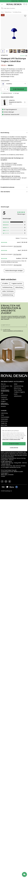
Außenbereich (18, 396)
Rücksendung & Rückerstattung (5, 391)
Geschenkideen (5, 417)
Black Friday (4, 425)
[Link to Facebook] (2, 481)
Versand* (3, 388)
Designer (3, 401)
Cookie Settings (14, 447)
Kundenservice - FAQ (6, 386)
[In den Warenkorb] (24, 102)
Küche (15, 394)
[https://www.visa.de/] (3, 487)
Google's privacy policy (14, 439)
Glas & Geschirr (18, 390)
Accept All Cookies (14, 443)
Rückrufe (3, 406)
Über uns (3, 384)
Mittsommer (4, 421)
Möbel (15, 384)
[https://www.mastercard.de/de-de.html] (7, 487)
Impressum (4, 397)
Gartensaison (4, 419)
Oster (2, 415)
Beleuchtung (17, 388)
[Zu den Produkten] (14, 102)
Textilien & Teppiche (19, 392)
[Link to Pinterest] (9, 481)
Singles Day (4, 423)
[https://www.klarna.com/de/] (12, 487)
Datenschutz (4, 395)
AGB (2, 393)
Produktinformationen (7, 187)
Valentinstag (4, 413)
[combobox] (14, 84)
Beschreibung (5, 133)
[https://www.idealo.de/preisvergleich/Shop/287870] (16, 487)
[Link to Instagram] (6, 481)
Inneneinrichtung (18, 386)
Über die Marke (5, 192)
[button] (24, 4)
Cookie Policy (4, 399)
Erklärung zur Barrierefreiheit (5, 404)
